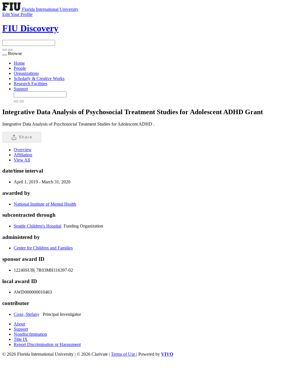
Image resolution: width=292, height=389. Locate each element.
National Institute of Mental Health (45, 204)
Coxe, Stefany (26, 314)
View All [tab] (22, 159)
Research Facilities (30, 83)
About (19, 324)
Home (19, 63)
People (20, 68)
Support (21, 88)
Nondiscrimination (30, 334)
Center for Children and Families (43, 247)
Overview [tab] (23, 149)
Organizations (26, 73)
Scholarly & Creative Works (39, 78)
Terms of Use (123, 354)
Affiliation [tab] (23, 154)
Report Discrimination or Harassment (47, 344)
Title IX (21, 339)
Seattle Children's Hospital (37, 226)
